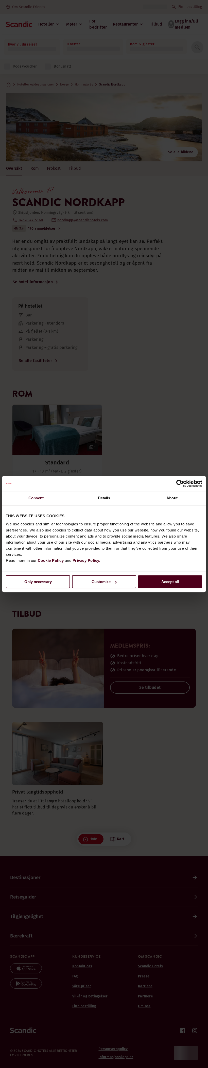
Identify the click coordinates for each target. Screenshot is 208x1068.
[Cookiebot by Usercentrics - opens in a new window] (180, 483)
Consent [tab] (36, 498)
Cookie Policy (51, 560)
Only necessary (38, 582)
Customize (101, 582)
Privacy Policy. (86, 560)
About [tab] (172, 498)
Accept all (170, 582)
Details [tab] (104, 498)
